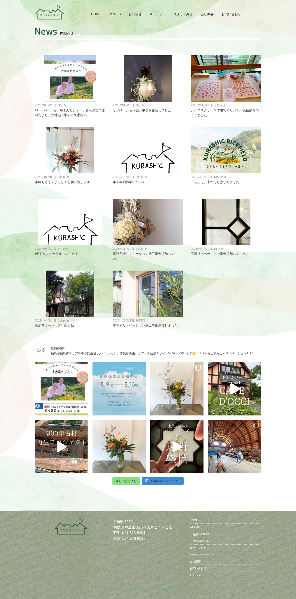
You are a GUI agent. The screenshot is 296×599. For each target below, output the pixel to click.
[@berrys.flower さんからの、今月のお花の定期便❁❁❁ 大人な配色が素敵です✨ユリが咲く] (119, 446)
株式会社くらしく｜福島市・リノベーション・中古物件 (139, 590)
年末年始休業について (129, 182)
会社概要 (207, 14)
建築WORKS (201, 534)
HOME (96, 14)
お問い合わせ (231, 14)
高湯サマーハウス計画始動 (54, 325)
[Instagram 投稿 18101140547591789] (119, 388)
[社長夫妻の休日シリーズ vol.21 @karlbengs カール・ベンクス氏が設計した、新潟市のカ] (234, 388)
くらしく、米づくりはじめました (215, 182)
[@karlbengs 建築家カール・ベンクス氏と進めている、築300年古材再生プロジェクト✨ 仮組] (61, 446)
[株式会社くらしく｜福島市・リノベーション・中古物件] (50, 7)
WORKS (115, 14)
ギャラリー (157, 14)
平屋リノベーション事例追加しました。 (220, 254)
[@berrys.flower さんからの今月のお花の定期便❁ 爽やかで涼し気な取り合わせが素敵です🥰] (177, 388)
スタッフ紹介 (183, 14)
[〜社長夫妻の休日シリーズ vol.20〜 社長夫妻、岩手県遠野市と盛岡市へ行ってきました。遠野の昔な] (177, 446)
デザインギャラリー (202, 554)
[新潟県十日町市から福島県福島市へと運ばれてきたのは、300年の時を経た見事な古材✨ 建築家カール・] (234, 446)
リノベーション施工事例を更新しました (142, 110)
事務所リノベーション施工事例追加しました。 (147, 325)
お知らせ (135, 14)
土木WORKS (201, 541)
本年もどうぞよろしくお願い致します (62, 182)
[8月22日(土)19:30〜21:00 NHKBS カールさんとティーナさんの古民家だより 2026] (61, 388)
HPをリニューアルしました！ (56, 254)
